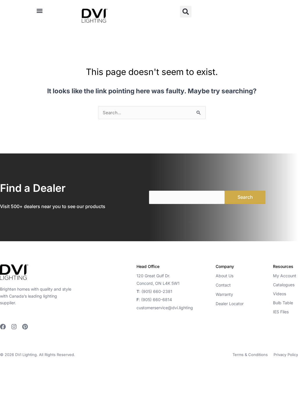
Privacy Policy (286, 354)
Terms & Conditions (250, 354)
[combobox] (152, 112)
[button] (39, 10)
